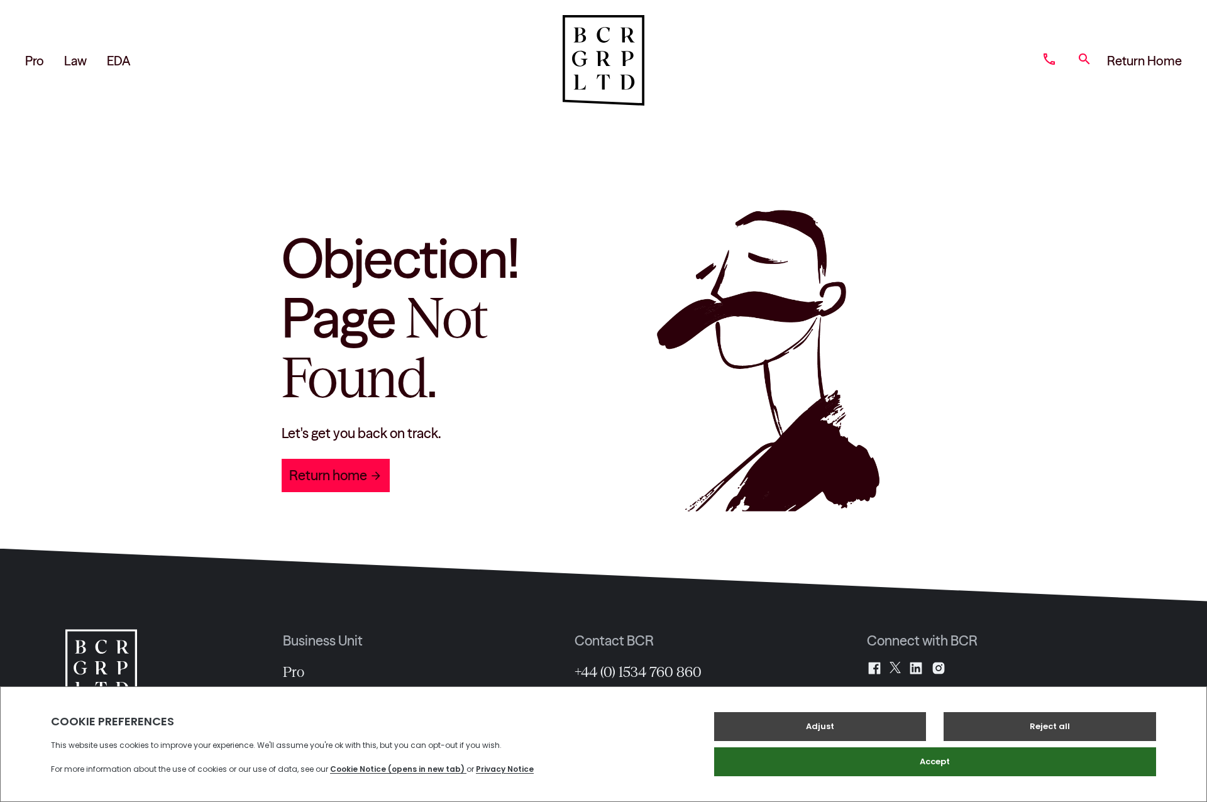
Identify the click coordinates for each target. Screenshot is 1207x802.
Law (75, 61)
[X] (895, 668)
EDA (118, 61)
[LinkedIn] (915, 668)
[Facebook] (874, 668)
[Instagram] (938, 668)
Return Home (1144, 61)
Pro (34, 61)
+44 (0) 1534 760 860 (638, 672)
